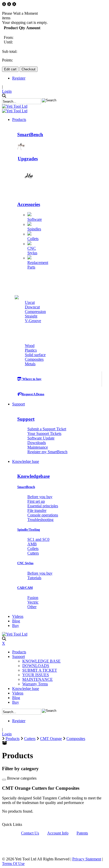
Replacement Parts (37, 264)
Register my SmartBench (47, 452)
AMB (32, 544)
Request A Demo (33, 394)
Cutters (27, 287)
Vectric (33, 602)
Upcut (30, 302)
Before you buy (39, 497)
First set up (36, 501)
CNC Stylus (32, 250)
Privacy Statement (86, 859)
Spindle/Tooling (28, 529)
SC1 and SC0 (38, 539)
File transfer (36, 510)
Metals (30, 364)
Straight (31, 316)
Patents (82, 833)
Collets (33, 238)
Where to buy (32, 379)
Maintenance (37, 447)
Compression (35, 311)
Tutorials (34, 578)
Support (25, 419)
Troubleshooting (40, 519)
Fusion (32, 597)
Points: (7, 60)
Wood (29, 345)
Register (18, 78)
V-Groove (33, 321)
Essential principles (42, 506)
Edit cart (10, 69)
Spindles (34, 229)
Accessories (28, 204)
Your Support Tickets (44, 433)
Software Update (41, 438)
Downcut (32, 307)
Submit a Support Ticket (46, 429)
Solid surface (35, 355)
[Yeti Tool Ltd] (14, 106)
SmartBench (30, 134)
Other (32, 607)
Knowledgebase (33, 476)
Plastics (31, 350)
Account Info (57, 833)
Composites (34, 359)
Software (34, 219)
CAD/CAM (25, 588)
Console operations (42, 515)
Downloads (36, 442)
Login (7, 91)
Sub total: (9, 51)
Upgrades (28, 158)
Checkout (28, 69)
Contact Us (30, 833)
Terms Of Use (13, 863)
